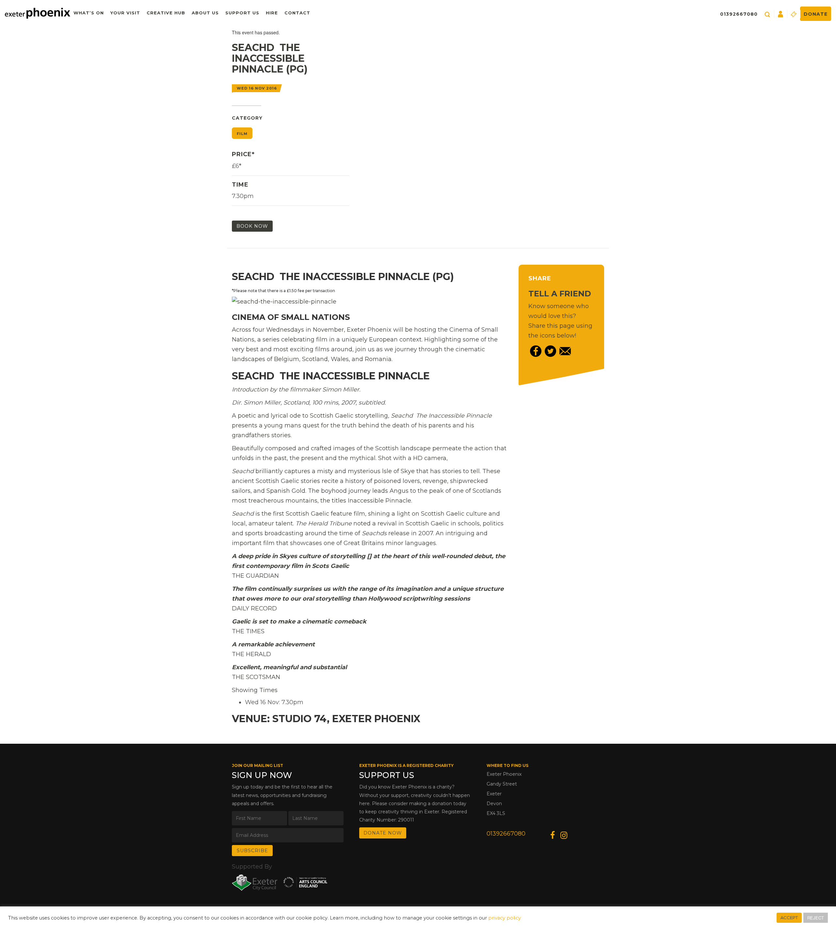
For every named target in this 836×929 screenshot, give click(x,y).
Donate (816, 14)
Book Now (252, 226)
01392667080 (739, 14)
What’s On (88, 12)
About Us (205, 12)
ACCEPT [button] (789, 917)
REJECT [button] (815, 918)
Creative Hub (166, 12)
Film (242, 133)
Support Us (242, 12)
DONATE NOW (382, 833)
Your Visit (125, 12)
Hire (272, 12)
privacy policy (504, 918)
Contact (297, 12)
